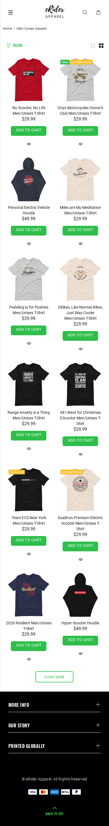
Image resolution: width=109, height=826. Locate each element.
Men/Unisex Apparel (31, 29)
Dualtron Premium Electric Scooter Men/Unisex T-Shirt (80, 523)
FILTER (17, 45)
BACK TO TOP (54, 813)
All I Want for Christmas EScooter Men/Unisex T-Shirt (80, 418)
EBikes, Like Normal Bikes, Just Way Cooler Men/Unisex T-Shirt (80, 313)
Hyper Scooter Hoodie (80, 623)
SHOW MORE (54, 677)
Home (7, 29)
